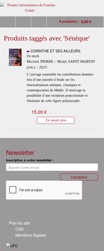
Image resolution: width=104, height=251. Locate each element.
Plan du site (19, 223)
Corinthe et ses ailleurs (55, 50)
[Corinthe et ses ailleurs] (15, 68)
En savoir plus (56, 120)
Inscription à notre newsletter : (30, 160)
